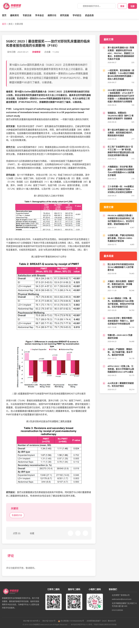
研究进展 (64, 15)
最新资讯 (14, 15)
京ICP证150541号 (49, 621)
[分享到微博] (78, 533)
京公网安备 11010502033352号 (72, 621)
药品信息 (89, 15)
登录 (122, 6)
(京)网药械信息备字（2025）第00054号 (101, 621)
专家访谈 (27, 15)
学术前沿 (77, 15)
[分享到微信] (70, 533)
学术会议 (39, 15)
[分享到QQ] (85, 533)
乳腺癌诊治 (17, 515)
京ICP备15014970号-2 (31, 621)
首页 (4, 15)
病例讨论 (52, 15)
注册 (132, 6)
